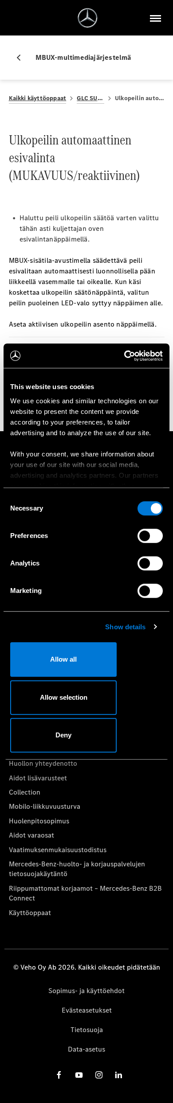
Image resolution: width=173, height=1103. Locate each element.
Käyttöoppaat (30, 912)
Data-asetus (86, 1049)
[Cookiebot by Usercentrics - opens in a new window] (124, 356)
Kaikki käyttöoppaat (38, 98)
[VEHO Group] (88, 18)
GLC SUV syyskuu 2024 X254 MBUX (90, 98)
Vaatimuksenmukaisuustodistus (57, 849)
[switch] (150, 536)
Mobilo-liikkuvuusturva (44, 806)
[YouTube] (79, 1074)
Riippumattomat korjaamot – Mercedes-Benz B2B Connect (85, 893)
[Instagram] (99, 1074)
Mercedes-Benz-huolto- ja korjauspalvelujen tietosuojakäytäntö (77, 868)
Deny (63, 735)
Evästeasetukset (87, 1010)
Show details (125, 627)
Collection (24, 792)
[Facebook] (59, 1074)
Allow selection (63, 697)
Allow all (63, 659)
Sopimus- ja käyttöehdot (86, 990)
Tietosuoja (87, 1029)
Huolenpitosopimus (39, 821)
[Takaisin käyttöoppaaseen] (22, 57)
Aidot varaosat (31, 835)
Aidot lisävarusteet (38, 778)
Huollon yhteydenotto (43, 763)
